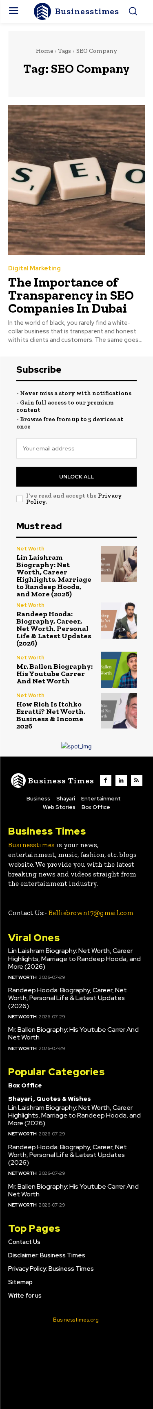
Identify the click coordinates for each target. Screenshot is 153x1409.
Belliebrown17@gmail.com (91, 913)
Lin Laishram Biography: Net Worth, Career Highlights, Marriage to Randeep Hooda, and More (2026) (53, 575)
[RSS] (136, 780)
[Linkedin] (121, 780)
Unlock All (76, 476)
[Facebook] (105, 780)
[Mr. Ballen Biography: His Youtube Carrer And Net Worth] (119, 670)
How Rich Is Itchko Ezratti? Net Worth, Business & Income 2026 (50, 715)
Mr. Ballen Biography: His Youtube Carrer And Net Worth (54, 673)
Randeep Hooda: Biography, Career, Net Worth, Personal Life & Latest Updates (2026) (53, 628)
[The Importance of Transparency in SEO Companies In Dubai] (76, 180)
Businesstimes (31, 845)
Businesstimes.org (76, 1319)
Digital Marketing (34, 268)
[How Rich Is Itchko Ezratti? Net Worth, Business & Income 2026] (119, 711)
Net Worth (30, 548)
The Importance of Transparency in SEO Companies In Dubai (71, 295)
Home (44, 50)
